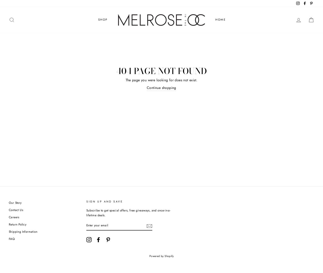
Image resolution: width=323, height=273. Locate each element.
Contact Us (16, 210)
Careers (14, 217)
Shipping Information (23, 231)
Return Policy (17, 224)
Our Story (15, 202)
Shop (103, 20)
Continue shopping (161, 87)
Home (220, 20)
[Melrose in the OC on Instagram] (89, 239)
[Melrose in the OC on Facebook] (98, 239)
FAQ (12, 239)
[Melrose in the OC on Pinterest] (108, 239)
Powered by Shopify (161, 256)
